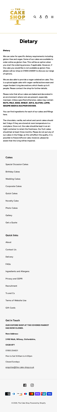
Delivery (9, 257)
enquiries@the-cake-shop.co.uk (20, 367)
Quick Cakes (11, 193)
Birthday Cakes (13, 171)
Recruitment (11, 286)
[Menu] (52, 17)
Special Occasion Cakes (17, 164)
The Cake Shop (24, 403)
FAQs (8, 264)
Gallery (9, 215)
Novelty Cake (12, 201)
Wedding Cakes (13, 179)
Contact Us (11, 249)
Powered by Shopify (38, 403)
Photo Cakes (12, 208)
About (8, 242)
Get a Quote (11, 222)
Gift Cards (10, 308)
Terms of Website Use (16, 300)
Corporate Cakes (14, 186)
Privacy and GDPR (14, 278)
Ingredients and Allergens (17, 271)
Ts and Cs (10, 293)
